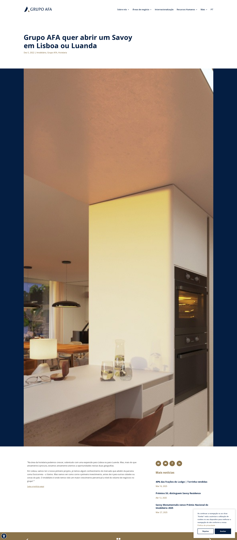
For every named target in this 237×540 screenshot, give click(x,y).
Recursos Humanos (186, 10)
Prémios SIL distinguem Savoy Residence (178, 493)
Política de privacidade (206, 525)
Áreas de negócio (141, 10)
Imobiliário (41, 52)
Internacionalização (164, 10)
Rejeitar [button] (205, 531)
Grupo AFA (52, 52)
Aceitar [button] (223, 531)
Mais (203, 10)
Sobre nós (122, 10)
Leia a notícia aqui (35, 486)
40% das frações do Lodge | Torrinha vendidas (181, 481)
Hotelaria (62, 52)
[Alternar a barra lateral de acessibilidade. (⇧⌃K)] (4, 536)
